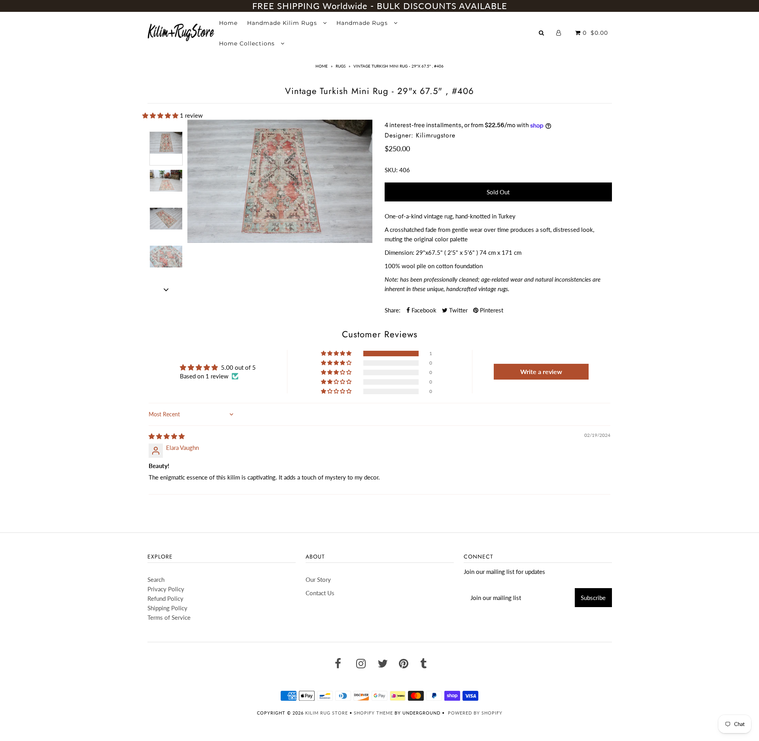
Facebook (423, 310)
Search (155, 579)
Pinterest (490, 310)
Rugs (341, 66)
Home (228, 22)
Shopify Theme (373, 712)
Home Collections (248, 43)
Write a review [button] (541, 371)
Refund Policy (165, 598)
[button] (161, 115)
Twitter (457, 310)
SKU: (391, 169)
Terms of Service (169, 617)
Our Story (318, 579)
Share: (392, 310)
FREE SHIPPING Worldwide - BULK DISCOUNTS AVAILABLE (379, 5)
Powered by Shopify (475, 712)
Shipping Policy (167, 607)
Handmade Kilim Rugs (283, 22)
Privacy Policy (165, 588)
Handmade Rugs (363, 22)
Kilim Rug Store (326, 712)
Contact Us (320, 592)
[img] (167, 436)
